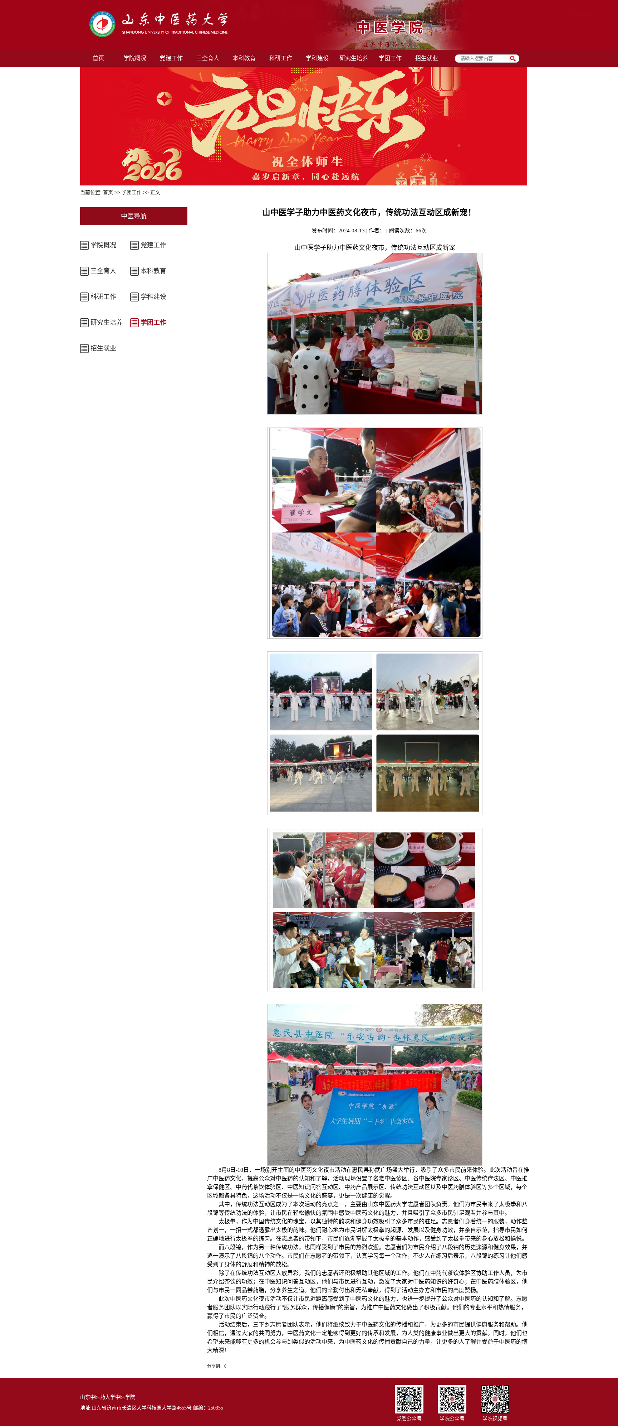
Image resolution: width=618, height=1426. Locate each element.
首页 (108, 192)
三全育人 (103, 271)
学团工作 (132, 192)
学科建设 (153, 296)
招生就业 (103, 348)
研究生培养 (106, 322)
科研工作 (103, 296)
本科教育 (153, 271)
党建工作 (153, 245)
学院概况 (103, 245)
